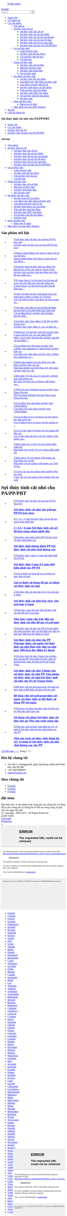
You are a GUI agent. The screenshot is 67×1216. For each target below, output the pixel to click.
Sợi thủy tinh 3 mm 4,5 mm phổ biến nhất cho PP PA (34, 566)
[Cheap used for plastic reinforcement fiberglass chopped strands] (37, 576)
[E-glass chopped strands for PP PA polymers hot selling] (37, 503)
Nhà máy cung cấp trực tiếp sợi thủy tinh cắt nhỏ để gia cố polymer (36, 620)
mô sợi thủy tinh (28, 73)
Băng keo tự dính (28, 104)
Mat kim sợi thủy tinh (30, 68)
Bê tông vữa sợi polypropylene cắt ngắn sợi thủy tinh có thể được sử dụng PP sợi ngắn (35, 699)
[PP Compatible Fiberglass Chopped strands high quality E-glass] (37, 540)
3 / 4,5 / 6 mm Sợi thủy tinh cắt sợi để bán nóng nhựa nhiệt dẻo (36, 529)
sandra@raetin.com (16, 772)
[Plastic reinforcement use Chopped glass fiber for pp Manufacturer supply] (37, 711)
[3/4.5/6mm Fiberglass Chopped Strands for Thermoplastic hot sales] (37, 521)
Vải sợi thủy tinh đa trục (32, 56)
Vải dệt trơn (26, 59)
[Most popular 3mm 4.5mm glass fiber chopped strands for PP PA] (37, 558)
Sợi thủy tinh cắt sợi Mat (32, 65)
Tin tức (10, 109)
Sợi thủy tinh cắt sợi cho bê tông (36, 40)
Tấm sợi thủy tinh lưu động (33, 90)
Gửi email (6, 818)
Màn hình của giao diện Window (30, 107)
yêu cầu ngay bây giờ (11, 810)
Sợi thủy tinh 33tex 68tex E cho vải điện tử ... (36, 327)
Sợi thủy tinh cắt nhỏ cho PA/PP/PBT (38, 45)
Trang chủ (12, 17)
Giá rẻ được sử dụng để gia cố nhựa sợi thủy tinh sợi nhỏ (36, 584)
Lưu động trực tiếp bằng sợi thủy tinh (38, 82)
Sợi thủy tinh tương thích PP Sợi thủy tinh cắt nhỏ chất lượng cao (34, 547)
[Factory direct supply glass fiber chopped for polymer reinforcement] (37, 613)
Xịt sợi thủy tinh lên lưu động (34, 96)
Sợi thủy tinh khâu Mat (31, 70)
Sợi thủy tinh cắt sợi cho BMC (35, 34)
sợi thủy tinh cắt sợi (23, 28)
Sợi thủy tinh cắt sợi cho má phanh (37, 37)
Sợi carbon (19, 26)
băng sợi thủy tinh (22, 101)
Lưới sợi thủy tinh (29, 51)
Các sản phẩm (14, 23)
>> (17, 751)
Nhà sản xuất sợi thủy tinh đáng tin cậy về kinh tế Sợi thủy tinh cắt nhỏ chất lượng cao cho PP (36, 742)
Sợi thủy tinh (26, 98)
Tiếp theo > (10, 751)
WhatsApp (6, 821)
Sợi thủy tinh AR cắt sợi (31, 31)
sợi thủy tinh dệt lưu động (32, 54)
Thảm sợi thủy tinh (23, 62)
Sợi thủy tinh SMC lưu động (34, 93)
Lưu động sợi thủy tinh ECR (34, 84)
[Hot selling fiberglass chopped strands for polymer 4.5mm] (37, 594)
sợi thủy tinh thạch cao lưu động (36, 87)
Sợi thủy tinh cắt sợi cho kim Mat (36, 42)
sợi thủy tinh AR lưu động (33, 79)
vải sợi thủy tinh (21, 48)
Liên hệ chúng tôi (16, 112)
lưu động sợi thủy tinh (24, 76)
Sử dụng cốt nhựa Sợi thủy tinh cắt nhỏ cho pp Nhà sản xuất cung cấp (36, 719)
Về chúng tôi (13, 20)
